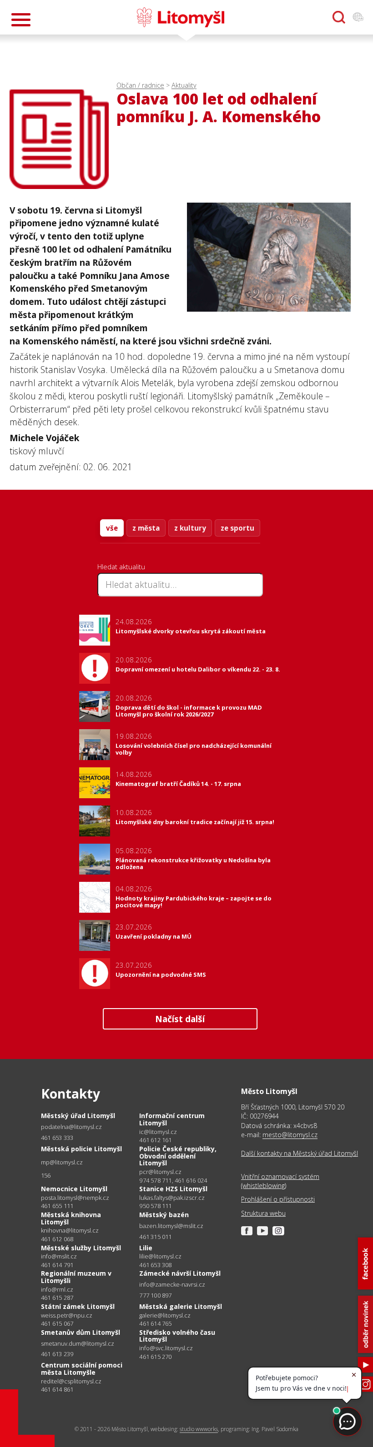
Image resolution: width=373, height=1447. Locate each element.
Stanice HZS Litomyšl (173, 1188)
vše (112, 527)
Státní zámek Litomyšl (78, 1306)
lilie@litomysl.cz (160, 1256)
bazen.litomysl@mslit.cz (171, 1226)
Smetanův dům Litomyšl (80, 1332)
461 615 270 (155, 1357)
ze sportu (237, 527)
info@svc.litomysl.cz (166, 1348)
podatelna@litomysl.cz (71, 1127)
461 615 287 (57, 1297)
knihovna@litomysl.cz (70, 1230)
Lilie (145, 1247)
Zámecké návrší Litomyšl (180, 1273)
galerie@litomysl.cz (165, 1315)
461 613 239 (57, 1354)
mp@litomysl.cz (62, 1162)
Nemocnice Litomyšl (74, 1188)
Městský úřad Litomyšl (78, 1115)
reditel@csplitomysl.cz (71, 1381)
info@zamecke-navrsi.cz (172, 1284)
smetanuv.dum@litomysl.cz (77, 1343)
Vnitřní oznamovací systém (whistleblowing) (280, 1181)
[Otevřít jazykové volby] (358, 17)
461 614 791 (57, 1265)
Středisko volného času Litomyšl (177, 1336)
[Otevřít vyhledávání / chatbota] (339, 17)
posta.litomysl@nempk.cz (75, 1197)
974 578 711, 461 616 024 (173, 1180)
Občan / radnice (140, 85)
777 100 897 (155, 1295)
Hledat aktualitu (121, 566)
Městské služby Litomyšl (81, 1247)
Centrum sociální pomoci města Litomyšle (81, 1369)
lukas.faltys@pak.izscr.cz (172, 1197)
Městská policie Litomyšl (81, 1148)
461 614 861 (57, 1389)
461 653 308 (155, 1265)
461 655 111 (57, 1206)
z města (146, 527)
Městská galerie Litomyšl (180, 1306)
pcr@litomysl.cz (160, 1172)
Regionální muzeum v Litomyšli (76, 1277)
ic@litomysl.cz (158, 1132)
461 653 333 (57, 1138)
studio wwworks (199, 1429)
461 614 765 (155, 1323)
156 (46, 1175)
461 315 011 (155, 1237)
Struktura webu (263, 1213)
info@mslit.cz (59, 1256)
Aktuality (184, 85)
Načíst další (180, 1019)
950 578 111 (155, 1206)
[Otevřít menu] (20, 19)
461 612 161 (155, 1140)
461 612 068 (57, 1239)
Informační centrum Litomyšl (172, 1119)
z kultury (190, 527)
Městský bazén (164, 1214)
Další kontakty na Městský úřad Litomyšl (299, 1153)
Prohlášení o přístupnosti (278, 1199)
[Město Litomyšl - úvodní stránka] (180, 17)
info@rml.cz (57, 1289)
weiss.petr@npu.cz (66, 1315)
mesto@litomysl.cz (290, 1134)
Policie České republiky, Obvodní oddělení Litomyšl (178, 1155)
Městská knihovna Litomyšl (71, 1218)
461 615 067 (57, 1323)
